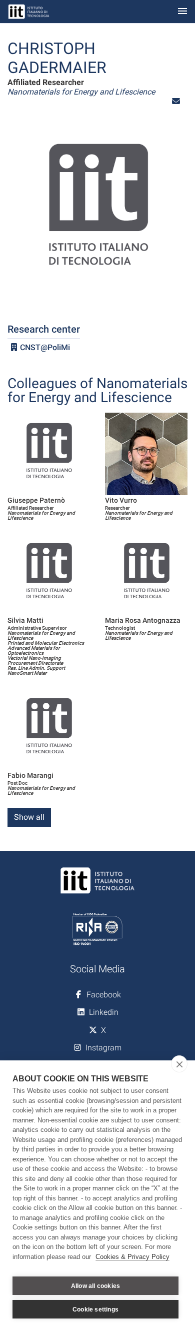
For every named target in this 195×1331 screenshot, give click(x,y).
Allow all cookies (95, 1285)
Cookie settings (95, 1309)
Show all (29, 817)
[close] (179, 1063)
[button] (176, 101)
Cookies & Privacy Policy (133, 1256)
